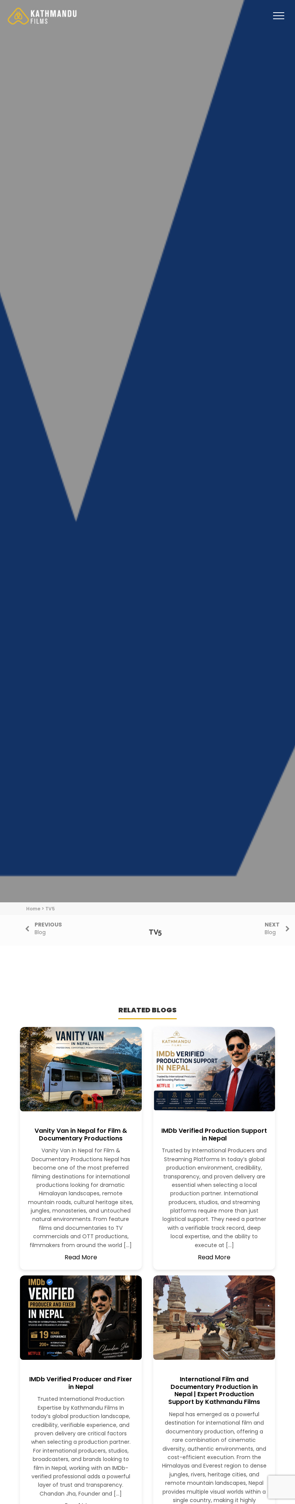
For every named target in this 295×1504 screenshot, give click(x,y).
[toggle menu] (278, 21)
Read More (81, 1257)
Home (33, 908)
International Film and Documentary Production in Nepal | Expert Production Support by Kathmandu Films (214, 1390)
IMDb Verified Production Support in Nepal (214, 1134)
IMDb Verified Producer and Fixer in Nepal (80, 1383)
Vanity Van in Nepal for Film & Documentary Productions (81, 1134)
